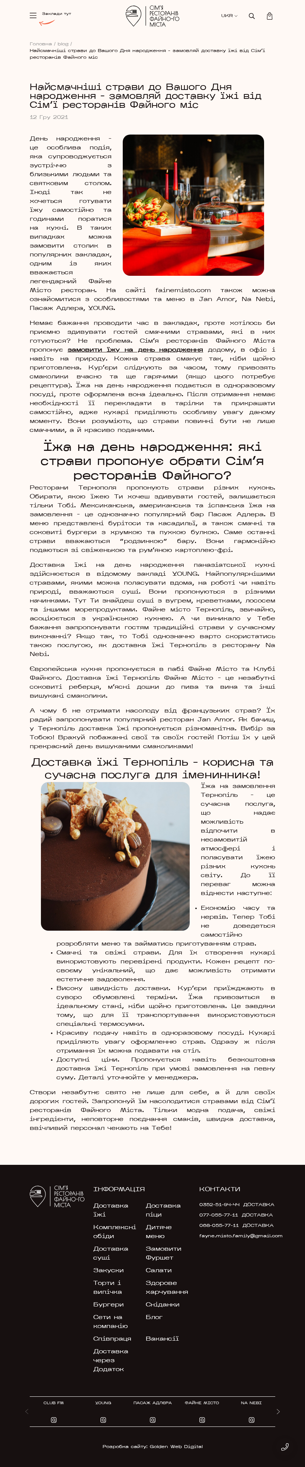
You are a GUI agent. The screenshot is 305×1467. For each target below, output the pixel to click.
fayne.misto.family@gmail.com (223, 1236)
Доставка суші (110, 1253)
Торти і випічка (107, 1287)
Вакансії (162, 1339)
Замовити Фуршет (164, 1253)
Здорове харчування (167, 1287)
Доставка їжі (110, 1210)
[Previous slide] (27, 1411)
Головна (43, 44)
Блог (154, 1318)
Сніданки (163, 1305)
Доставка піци (163, 1210)
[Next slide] (278, 1411)
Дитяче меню (159, 1232)
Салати (159, 1271)
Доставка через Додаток (110, 1361)
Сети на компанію (110, 1322)
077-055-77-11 (218, 1215)
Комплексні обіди (114, 1232)
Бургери (108, 1305)
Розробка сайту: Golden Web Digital (153, 1447)
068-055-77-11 (219, 1226)
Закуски (108, 1271)
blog (65, 44)
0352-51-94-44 (219, 1205)
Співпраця (112, 1339)
